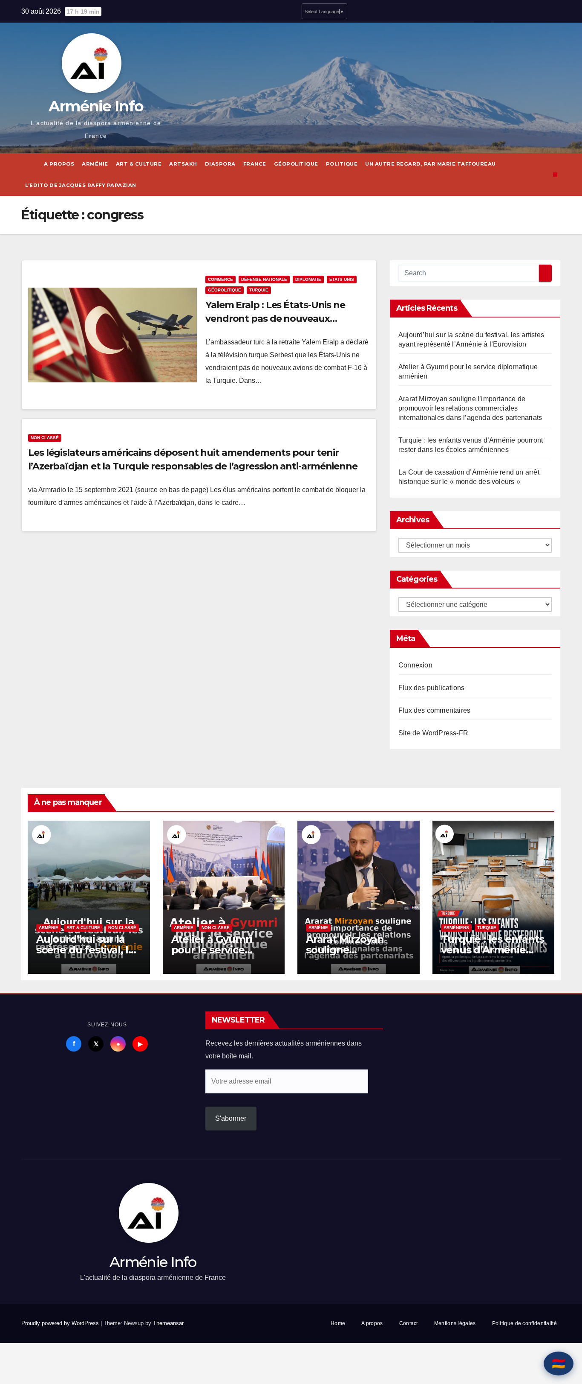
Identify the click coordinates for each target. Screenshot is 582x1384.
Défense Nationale (264, 279)
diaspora (220, 164)
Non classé (45, 437)
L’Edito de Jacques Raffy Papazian (80, 185)
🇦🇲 (558, 1363)
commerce (220, 279)
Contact (408, 1323)
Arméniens (456, 927)
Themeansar (168, 1323)
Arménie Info (96, 106)
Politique (342, 164)
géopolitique (296, 164)
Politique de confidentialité (524, 1323)
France (254, 164)
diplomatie (308, 279)
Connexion (415, 665)
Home (338, 1323)
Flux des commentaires (434, 710)
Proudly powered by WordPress (61, 1323)
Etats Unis (341, 279)
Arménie (95, 164)
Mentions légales (455, 1323)
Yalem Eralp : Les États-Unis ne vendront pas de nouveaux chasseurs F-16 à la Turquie (275, 318)
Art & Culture (139, 164)
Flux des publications (431, 687)
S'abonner (230, 1118)
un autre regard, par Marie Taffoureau (430, 164)
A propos (59, 164)
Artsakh (183, 164)
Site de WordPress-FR (433, 733)
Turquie (258, 290)
